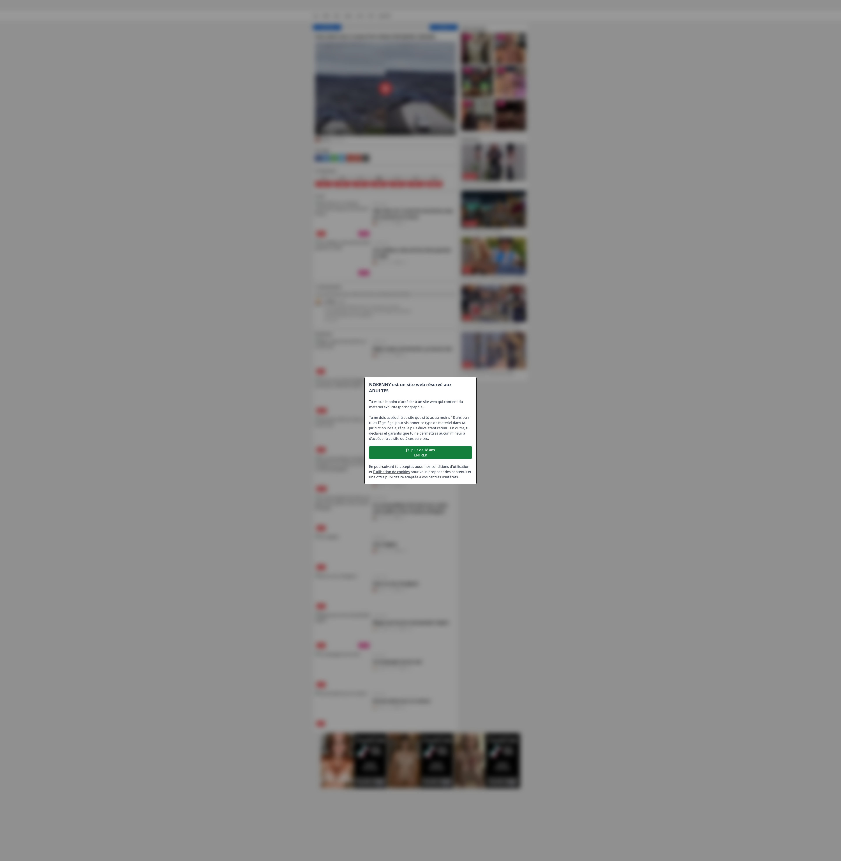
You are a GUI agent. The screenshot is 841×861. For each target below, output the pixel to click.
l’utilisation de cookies (391, 471)
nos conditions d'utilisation (446, 466)
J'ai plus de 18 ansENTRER (420, 452)
